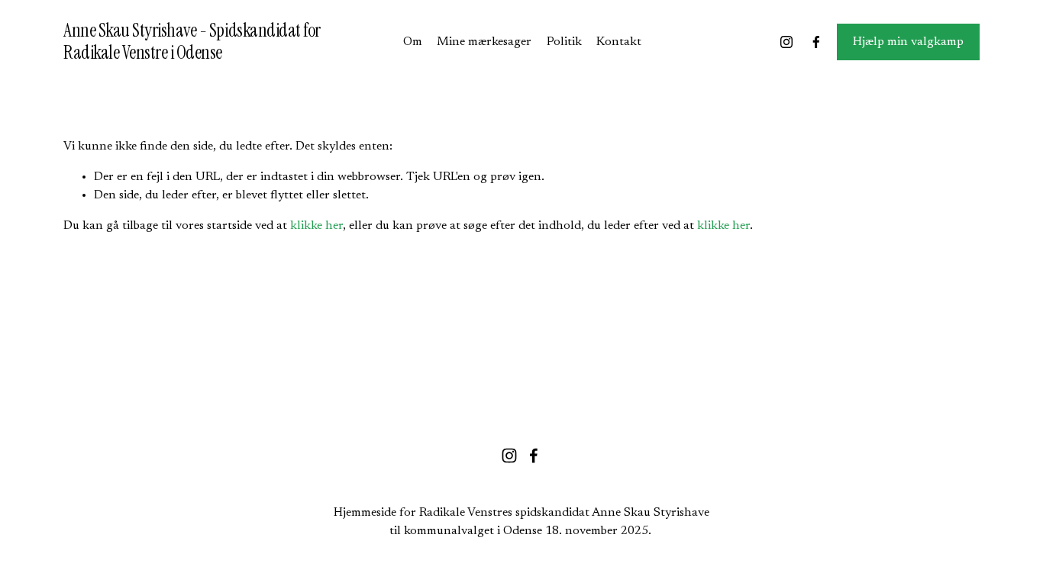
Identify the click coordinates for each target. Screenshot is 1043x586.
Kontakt (618, 42)
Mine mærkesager (484, 42)
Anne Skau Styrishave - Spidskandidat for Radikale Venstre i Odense (192, 41)
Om (412, 42)
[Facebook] (816, 42)
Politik (564, 42)
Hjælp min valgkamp (908, 42)
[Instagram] (786, 42)
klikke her (316, 226)
